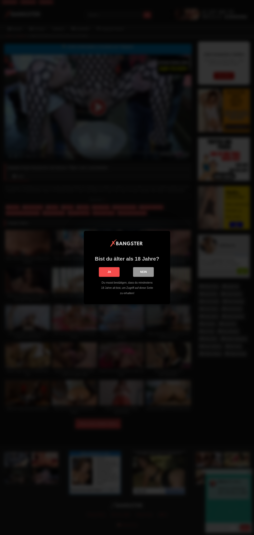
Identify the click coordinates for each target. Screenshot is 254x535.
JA (109, 271)
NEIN (143, 271)
